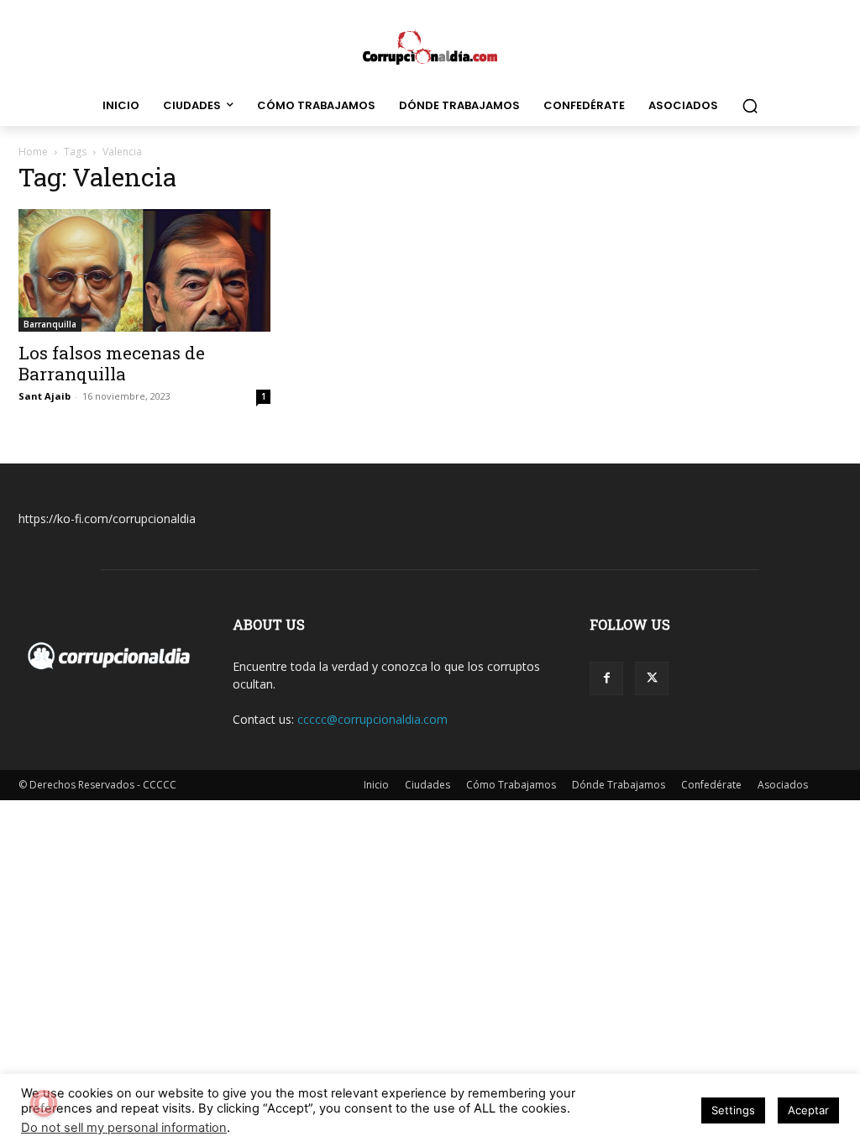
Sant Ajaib (44, 396)
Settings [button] (733, 1110)
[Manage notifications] (43, 1103)
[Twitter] (652, 678)
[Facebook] (606, 678)
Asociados (783, 785)
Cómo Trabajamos (511, 785)
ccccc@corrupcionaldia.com (372, 719)
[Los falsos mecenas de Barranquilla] (144, 271)
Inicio (376, 785)
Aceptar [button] (808, 1110)
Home (33, 151)
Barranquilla (50, 324)
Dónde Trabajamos (618, 785)
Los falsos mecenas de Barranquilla (111, 363)
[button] (750, 106)
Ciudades (427, 785)
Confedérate (711, 785)
